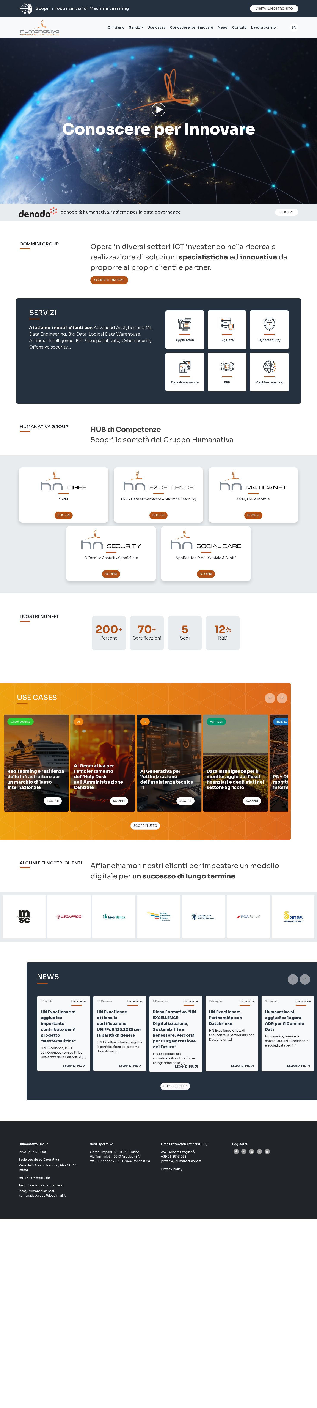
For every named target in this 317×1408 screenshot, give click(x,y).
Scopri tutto (145, 826)
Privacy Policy (171, 1169)
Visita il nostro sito (274, 9)
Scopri (286, 212)
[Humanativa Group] (39, 27)
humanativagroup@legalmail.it (42, 1195)
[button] (270, 698)
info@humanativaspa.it (36, 1191)
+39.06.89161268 (37, 1178)
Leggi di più (74, 1066)
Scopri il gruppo (109, 280)
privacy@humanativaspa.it (181, 1161)
